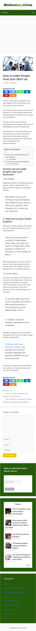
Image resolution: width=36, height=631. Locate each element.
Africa (6, 584)
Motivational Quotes (11, 601)
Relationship (8, 613)
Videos (6, 618)
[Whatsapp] (20, 91)
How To (8, 391)
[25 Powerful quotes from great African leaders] (8, 548)
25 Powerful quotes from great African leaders (20, 545)
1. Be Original (12, 159)
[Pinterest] (6, 95)
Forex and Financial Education (15, 588)
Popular (18, 504)
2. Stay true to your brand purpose (17, 161)
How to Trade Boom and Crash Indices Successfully (21, 511)
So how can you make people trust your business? (16, 156)
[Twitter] (13, 91)
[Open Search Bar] (33, 12)
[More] (13, 95)
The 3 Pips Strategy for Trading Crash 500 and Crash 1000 (21, 557)
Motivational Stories (11, 605)
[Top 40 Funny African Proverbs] (8, 539)
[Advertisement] (18, 33)
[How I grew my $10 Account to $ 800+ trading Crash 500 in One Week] (8, 525)
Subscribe (8, 477)
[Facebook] (6, 91)
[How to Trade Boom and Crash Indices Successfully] (8, 514)
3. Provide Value (13, 164)
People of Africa (10, 609)
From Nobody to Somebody (14, 592)
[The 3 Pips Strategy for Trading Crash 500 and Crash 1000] (8, 559)
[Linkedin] (27, 91)
